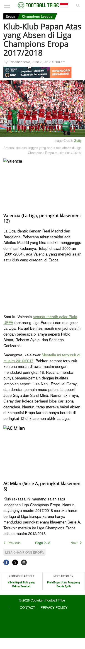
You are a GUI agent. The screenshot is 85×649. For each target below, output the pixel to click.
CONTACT (27, 607)
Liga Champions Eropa (24, 552)
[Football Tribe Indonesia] (42, 5)
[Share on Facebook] (6, 562)
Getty (78, 140)
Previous (14, 542)
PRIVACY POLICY (54, 607)
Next (74, 542)
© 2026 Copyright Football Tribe (42, 600)
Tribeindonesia (19, 61)
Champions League (37, 16)
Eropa (10, 16)
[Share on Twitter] (15, 562)
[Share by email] (24, 562)
